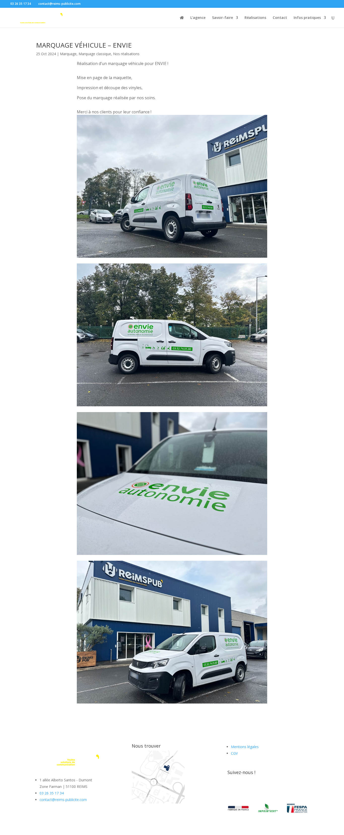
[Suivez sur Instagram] (241, 789)
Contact (280, 18)
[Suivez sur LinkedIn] (252, 789)
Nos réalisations (126, 53)
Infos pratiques (307, 18)
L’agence (197, 18)
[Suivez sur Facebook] (231, 789)
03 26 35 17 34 (52, 793)
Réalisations (255, 18)
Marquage (68, 53)
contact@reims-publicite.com (63, 799)
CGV (234, 753)
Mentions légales (245, 746)
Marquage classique (95, 53)
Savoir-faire (222, 18)
